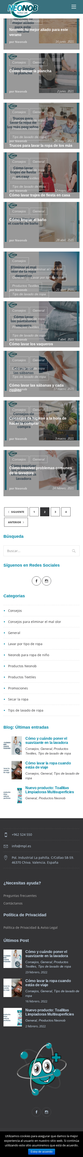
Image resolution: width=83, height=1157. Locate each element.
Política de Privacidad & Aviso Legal (30, 927)
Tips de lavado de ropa (29, 137)
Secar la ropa (18, 699)
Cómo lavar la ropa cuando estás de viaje (48, 765)
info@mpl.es (21, 846)
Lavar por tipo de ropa (28, 120)
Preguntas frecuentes (20, 895)
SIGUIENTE (17, 512)
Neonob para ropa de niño (28, 655)
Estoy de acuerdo (42, 1151)
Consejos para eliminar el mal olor (37, 269)
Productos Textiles (25, 128)
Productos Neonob (25, 21)
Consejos (19, 62)
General (38, 62)
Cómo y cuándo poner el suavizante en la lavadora (46, 740)
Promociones (18, 688)
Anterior (15, 522)
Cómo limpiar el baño (27, 220)
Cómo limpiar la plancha (30, 71)
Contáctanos (13, 903)
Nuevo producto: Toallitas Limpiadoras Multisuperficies (49, 790)
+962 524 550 (22, 834)
